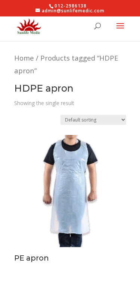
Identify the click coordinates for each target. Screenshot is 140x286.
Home (24, 57)
